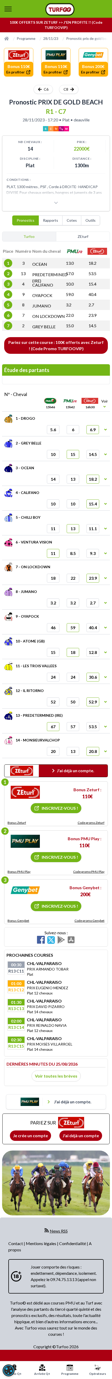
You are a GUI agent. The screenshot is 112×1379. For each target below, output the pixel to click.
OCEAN (39, 264)
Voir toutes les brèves (56, 1075)
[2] (25, 841)
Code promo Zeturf (91, 823)
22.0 (70, 315)
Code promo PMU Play (88, 872)
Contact (16, 1243)
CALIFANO (42, 284)
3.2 (68, 304)
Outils (90, 220)
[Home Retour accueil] (59, 9)
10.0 (70, 283)
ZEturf (83, 236)
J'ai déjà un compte (81, 1135)
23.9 (92, 315)
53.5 (92, 273)
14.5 (92, 325)
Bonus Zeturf (17, 823)
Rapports (50, 220)
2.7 (91, 304)
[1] (25, 792)
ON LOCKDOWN (48, 316)
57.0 (70, 273)
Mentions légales (41, 1243)
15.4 (92, 283)
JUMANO (41, 305)
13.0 (70, 263)
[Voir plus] (56, 203)
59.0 (70, 294)
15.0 (70, 325)
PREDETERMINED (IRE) (49, 277)
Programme (26, 38)
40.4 (92, 294)
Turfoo (29, 236)
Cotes (72, 220)
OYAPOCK (42, 295)
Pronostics (25, 220)
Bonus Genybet (18, 921)
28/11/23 (50, 38)
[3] (25, 890)
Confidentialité (73, 1243)
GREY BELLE (43, 326)
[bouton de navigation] (8, 9)
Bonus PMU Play (19, 872)
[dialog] (9, 1370)
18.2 (92, 263)
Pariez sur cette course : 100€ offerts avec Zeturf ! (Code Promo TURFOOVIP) (56, 345)
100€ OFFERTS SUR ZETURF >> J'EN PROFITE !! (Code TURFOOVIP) (56, 25)
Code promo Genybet (89, 921)
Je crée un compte (30, 1135)
